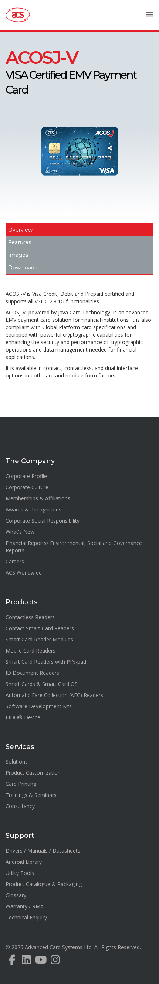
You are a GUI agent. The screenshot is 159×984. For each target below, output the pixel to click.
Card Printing (21, 783)
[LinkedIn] (26, 961)
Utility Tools (20, 872)
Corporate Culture (27, 487)
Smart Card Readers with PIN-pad (46, 661)
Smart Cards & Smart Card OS (42, 683)
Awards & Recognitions (33, 509)
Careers (15, 561)
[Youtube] (40, 961)
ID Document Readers (32, 672)
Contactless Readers (30, 617)
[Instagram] (55, 961)
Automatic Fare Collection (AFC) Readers (54, 695)
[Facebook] (12, 961)
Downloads (22, 267)
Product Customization (33, 772)
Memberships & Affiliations (38, 498)
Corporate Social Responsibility (43, 520)
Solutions (17, 761)
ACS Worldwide (24, 572)
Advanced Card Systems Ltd (58, 947)
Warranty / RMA (25, 906)
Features (19, 242)
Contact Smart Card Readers (40, 628)
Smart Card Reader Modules (39, 639)
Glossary (16, 895)
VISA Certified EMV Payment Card (71, 73)
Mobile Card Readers (30, 650)
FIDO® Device (23, 717)
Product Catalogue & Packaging (44, 883)
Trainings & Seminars (31, 794)
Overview (20, 229)
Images (18, 255)
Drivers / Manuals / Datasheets (43, 850)
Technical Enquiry (26, 917)
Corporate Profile (26, 476)
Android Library (24, 861)
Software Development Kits (39, 706)
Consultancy (20, 806)
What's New (20, 531)
